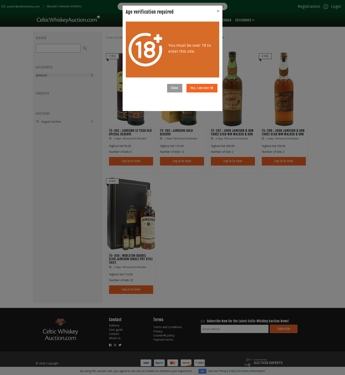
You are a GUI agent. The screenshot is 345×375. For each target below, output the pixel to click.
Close (174, 88)
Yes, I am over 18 (201, 88)
